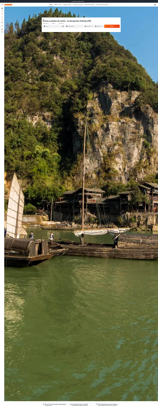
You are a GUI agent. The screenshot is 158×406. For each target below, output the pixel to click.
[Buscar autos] (2, 13)
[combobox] (46, 23)
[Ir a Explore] (2, 17)
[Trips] (2, 26)
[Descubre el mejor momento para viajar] (2, 22)
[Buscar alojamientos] (2, 11)
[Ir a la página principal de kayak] (8, 4)
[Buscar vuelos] (2, 8)
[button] (156, 1)
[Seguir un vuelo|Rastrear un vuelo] (2, 19)
